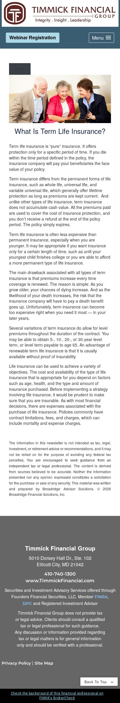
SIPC (27, 603)
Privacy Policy (16, 663)
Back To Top (96, 681)
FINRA (101, 596)
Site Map (44, 663)
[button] (101, 38)
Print (20, 69)
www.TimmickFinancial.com (60, 580)
